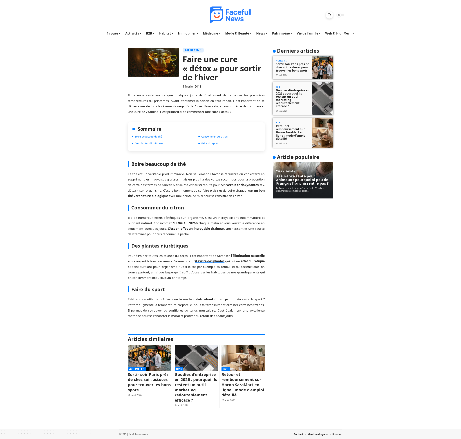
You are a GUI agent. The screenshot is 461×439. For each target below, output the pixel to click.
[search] (329, 15)
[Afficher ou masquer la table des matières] (211, 129)
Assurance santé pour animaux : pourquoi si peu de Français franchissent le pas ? (302, 180)
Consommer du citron (214, 136)
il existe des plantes (209, 261)
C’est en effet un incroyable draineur (196, 229)
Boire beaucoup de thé (148, 136)
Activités (136, 369)
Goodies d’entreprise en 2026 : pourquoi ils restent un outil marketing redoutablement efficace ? (196, 387)
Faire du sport (209, 143)
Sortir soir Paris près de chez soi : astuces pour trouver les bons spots (149, 382)
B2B (179, 369)
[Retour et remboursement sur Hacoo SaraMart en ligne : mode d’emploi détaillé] (243, 358)
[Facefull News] (230, 15)
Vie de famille (285, 170)
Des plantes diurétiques (149, 143)
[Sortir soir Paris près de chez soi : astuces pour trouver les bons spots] (149, 358)
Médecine (193, 50)
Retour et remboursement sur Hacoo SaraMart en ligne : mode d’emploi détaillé (242, 384)
